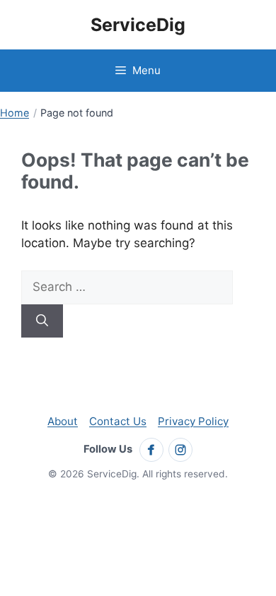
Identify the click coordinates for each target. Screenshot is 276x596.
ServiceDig (138, 24)
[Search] (42, 321)
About (62, 421)
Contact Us (117, 421)
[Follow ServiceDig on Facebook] (151, 450)
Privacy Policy (193, 421)
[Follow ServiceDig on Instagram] (180, 450)
